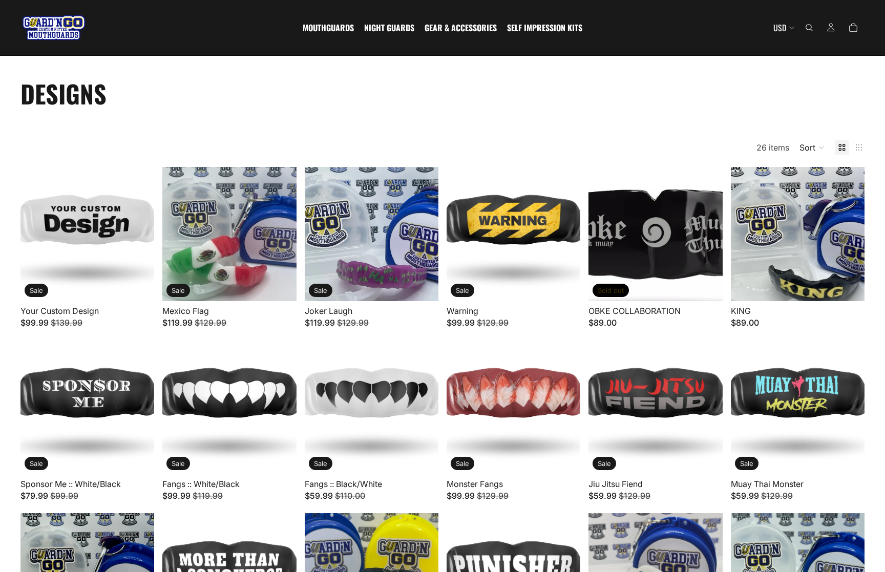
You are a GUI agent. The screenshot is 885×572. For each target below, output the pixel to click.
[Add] (139, 285)
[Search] (809, 27)
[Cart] (853, 27)
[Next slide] (707, 234)
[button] (812, 147)
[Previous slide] (603, 234)
